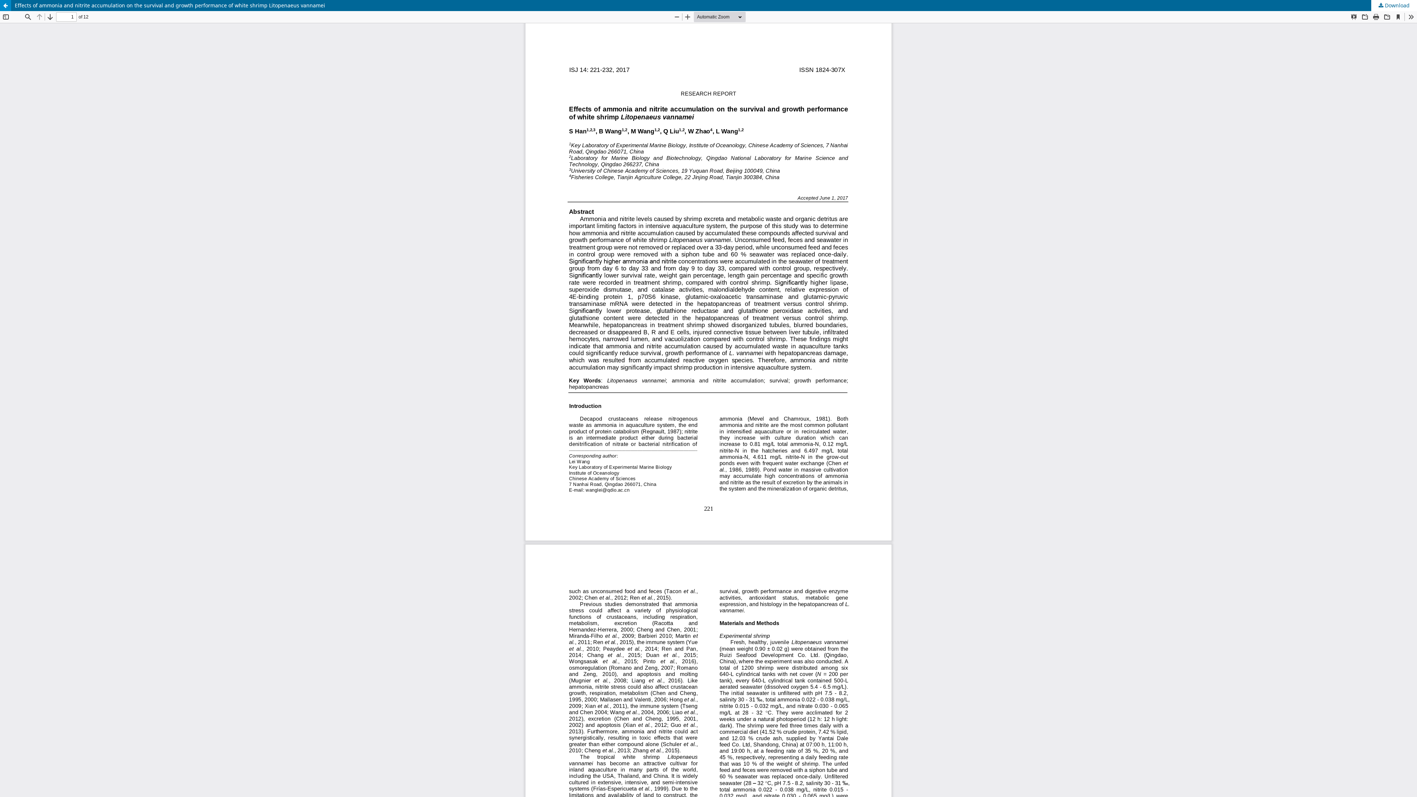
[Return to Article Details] (5, 5)
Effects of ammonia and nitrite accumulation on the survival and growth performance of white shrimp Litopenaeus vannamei (170, 5)
